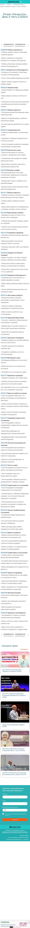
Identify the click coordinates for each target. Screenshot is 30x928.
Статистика (26, 839)
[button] (13, 1)
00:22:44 (4, 295)
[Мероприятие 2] (15, 927)
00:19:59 (4, 275)
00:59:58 (4, 593)
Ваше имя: (5, 794)
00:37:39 (4, 443)
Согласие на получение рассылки (14, 839)
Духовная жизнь (18, 4)
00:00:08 (4, 50)
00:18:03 (4, 253)
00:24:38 (4, 318)
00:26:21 (4, 338)
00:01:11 (4, 70)
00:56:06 (4, 553)
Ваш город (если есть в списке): (10, 807)
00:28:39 (4, 358)
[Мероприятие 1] (11, 927)
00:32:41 (4, 393)
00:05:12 (4, 130)
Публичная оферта (24, 835)
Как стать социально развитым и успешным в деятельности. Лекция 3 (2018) (14, 695)
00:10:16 (4, 170)
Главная (2, 4)
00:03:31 (4, 110)
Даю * (15, 814)
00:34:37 (4, 418)
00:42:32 (4, 465)
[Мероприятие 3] (18, 927)
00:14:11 (4, 192)
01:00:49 (4, 613)
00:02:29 (4, 87)
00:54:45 (4, 532)
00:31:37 (4, 375)
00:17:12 (4, 233)
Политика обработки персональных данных (18, 837)
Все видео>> (24, 649)
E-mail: (4, 800)
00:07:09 (4, 150)
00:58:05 (4, 573)
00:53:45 (4, 510)
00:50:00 (4, 485)
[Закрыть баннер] (28, 922)
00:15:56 (4, 213)
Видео (9, 4)
